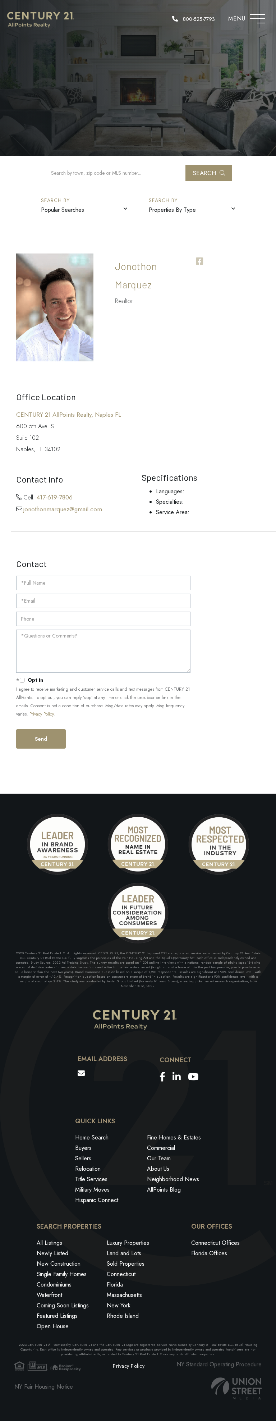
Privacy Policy (41, 714)
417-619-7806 (55, 497)
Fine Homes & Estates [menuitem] (174, 1137)
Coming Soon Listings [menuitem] (63, 1305)
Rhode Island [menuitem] (123, 1316)
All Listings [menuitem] (49, 1243)
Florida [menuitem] (115, 1284)
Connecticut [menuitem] (121, 1274)
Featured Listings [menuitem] (57, 1316)
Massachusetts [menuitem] (124, 1295)
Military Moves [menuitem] (92, 1189)
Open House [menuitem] (53, 1326)
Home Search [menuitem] (92, 1137)
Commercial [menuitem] (161, 1148)
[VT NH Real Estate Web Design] (236, 1388)
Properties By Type (172, 210)
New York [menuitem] (118, 1305)
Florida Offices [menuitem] (209, 1253)
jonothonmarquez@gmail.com (62, 509)
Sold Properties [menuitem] (125, 1264)
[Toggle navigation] (257, 17)
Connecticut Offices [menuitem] (215, 1243)
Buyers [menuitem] (83, 1148)
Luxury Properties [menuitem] (128, 1243)
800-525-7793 (198, 19)
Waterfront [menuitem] (49, 1295)
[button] (208, 173)
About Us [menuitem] (158, 1169)
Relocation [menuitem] (88, 1169)
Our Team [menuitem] (159, 1158)
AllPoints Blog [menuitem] (164, 1189)
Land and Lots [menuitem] (124, 1253)
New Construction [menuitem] (58, 1264)
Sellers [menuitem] (83, 1158)
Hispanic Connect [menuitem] (96, 1200)
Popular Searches (62, 210)
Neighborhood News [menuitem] (173, 1179)
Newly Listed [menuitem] (52, 1253)
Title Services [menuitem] (91, 1179)
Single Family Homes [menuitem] (62, 1274)
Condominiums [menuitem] (54, 1284)
